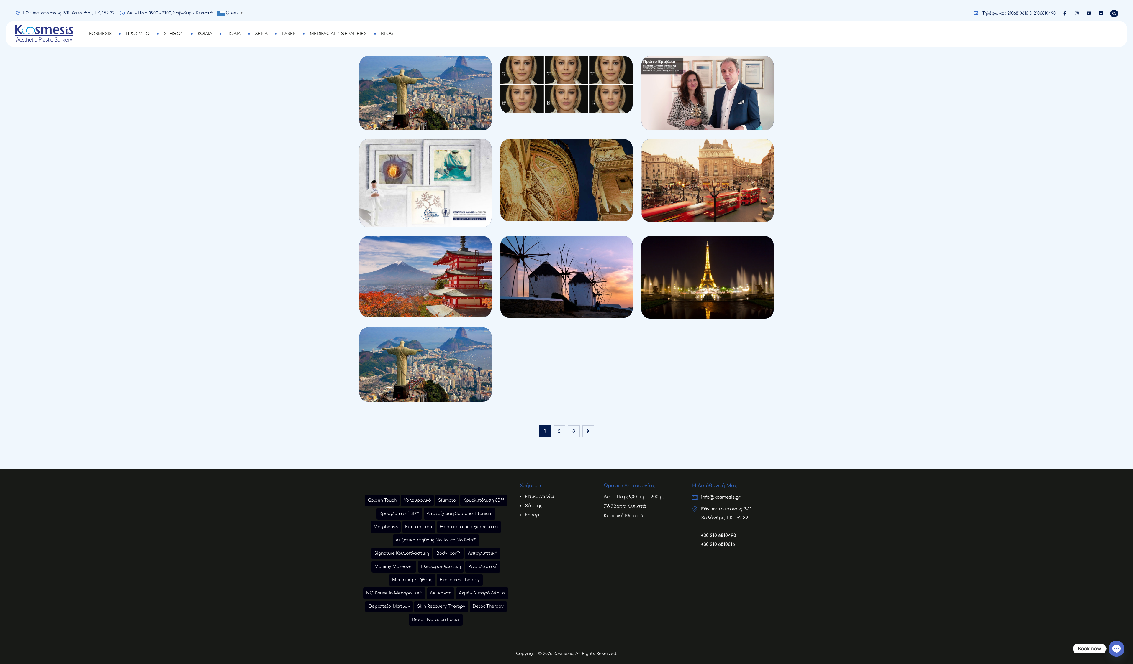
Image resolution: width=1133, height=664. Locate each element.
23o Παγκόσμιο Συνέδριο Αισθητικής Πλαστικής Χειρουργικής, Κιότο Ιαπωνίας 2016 (424, 304)
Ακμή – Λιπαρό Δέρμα (482, 593)
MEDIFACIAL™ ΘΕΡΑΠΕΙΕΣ (338, 34)
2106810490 (1045, 13)
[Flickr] (1101, 13)
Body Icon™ (448, 553)
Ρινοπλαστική (482, 566)
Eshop (532, 515)
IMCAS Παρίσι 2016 (685, 314)
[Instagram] (1077, 13)
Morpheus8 (386, 527)
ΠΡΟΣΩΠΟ (138, 34)
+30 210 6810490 (718, 535)
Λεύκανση (440, 593)
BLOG (387, 34)
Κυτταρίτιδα (419, 527)
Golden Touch (382, 500)
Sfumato (447, 500)
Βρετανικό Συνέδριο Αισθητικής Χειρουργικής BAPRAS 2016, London (705, 208)
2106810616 (1017, 13)
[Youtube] (1089, 13)
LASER (289, 34)
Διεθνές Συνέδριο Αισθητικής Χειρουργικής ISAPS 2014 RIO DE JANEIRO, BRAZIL (425, 117)
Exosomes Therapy (460, 580)
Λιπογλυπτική (482, 553)
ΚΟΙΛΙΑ (205, 34)
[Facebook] (1065, 13)
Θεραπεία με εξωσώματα (469, 527)
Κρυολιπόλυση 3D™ (483, 500)
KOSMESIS (100, 34)
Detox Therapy (488, 606)
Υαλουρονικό (417, 500)
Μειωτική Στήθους (412, 580)
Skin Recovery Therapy (441, 606)
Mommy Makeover (393, 566)
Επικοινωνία (539, 496)
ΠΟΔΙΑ (233, 34)
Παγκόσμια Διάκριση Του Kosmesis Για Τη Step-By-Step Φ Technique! (566, 100)
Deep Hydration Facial (436, 619)
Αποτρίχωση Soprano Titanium (459, 513)
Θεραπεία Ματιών (389, 606)
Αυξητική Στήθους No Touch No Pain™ (436, 540)
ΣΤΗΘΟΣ (174, 34)
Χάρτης (534, 505)
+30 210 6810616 (718, 544)
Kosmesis (563, 653)
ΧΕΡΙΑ (261, 34)
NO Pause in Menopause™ (394, 593)
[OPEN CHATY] (1116, 649)
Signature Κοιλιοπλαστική (401, 553)
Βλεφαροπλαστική (441, 566)
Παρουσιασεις (386, 97)
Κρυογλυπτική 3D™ (399, 513)
